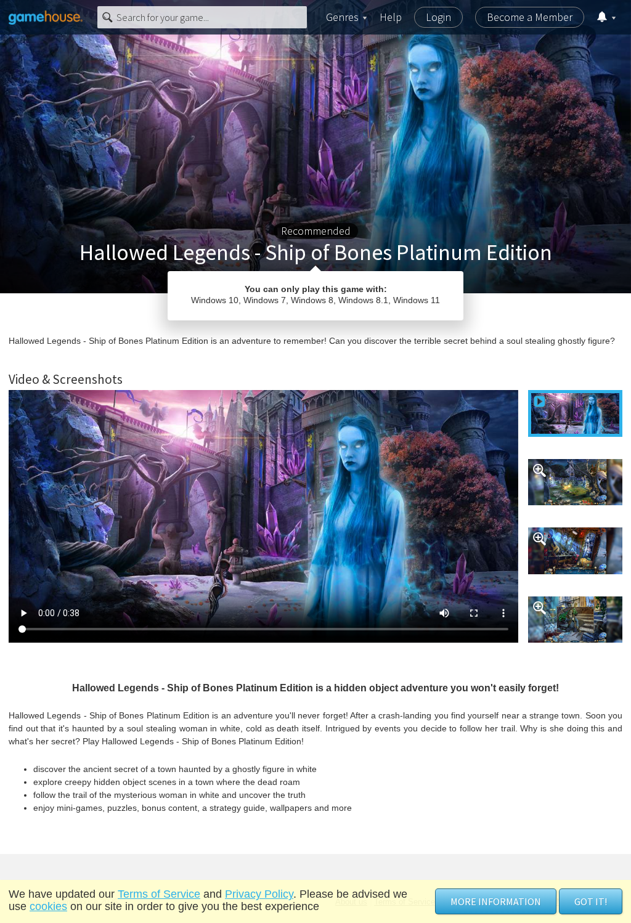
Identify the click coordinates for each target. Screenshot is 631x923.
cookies (48, 906)
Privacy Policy (259, 894)
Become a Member (529, 17)
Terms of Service (159, 894)
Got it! (590, 901)
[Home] (46, 17)
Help (391, 17)
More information (495, 901)
